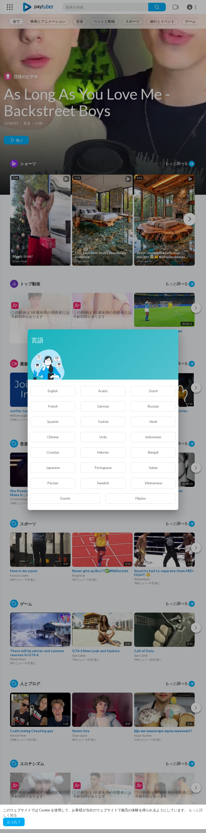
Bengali (153, 452)
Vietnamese (153, 483)
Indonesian (153, 437)
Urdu (103, 437)
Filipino (140, 498)
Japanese (53, 468)
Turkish (103, 422)
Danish (65, 498)
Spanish (53, 422)
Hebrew (103, 452)
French (53, 406)
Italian (153, 468)
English (53, 391)
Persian (52, 483)
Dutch (153, 391)
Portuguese (103, 468)
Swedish (103, 483)
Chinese (53, 437)
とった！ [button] (14, 822)
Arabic (103, 391)
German (103, 406)
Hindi (153, 422)
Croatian (52, 452)
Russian (153, 406)
